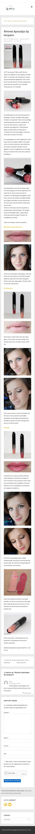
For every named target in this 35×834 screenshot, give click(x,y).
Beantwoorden (27, 693)
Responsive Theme (26, 830)
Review (10, 41)
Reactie (6, 712)
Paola (10, 681)
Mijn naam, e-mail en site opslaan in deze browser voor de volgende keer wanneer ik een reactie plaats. (17, 764)
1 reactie (18, 41)
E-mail (6, 746)
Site (5, 753)
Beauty (6, 41)
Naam (5, 738)
